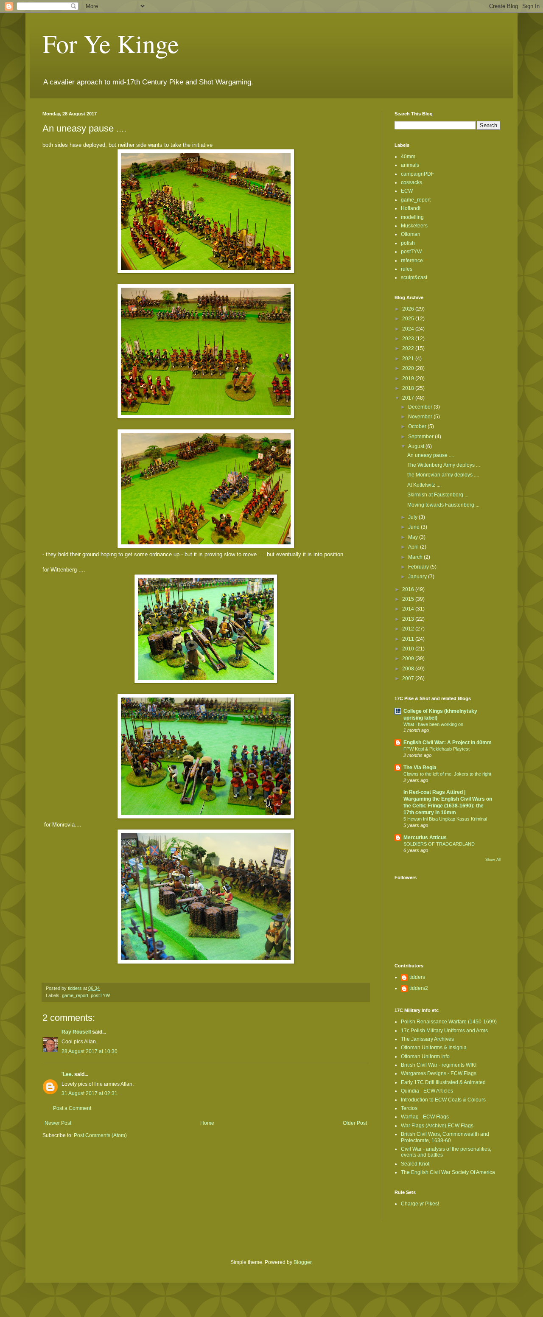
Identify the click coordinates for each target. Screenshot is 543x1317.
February (419, 567)
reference (412, 260)
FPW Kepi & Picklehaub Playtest (436, 748)
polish (408, 243)
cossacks (411, 182)
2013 (408, 619)
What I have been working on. (434, 724)
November (421, 417)
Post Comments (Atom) (100, 1135)
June (414, 527)
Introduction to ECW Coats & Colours (443, 1100)
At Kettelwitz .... (424, 485)
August (416, 446)
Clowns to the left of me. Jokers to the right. (448, 773)
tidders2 (418, 988)
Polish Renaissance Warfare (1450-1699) (449, 1022)
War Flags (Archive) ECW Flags (437, 1126)
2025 (408, 319)
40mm (408, 157)
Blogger (302, 1262)
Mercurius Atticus (425, 838)
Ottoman (410, 234)
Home (207, 1123)
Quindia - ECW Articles (427, 1091)
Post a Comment (72, 1108)
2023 (408, 339)
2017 (408, 398)
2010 (408, 649)
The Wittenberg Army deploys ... (443, 465)
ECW (407, 191)
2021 (408, 358)
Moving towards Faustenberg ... (443, 505)
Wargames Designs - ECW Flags (438, 1073)
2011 (408, 639)
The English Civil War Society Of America (448, 1172)
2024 (408, 329)
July (413, 517)
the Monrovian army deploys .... (443, 475)
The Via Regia (420, 768)
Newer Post (58, 1123)
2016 (408, 589)
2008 (408, 669)
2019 (408, 378)
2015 (408, 599)
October (418, 426)
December (421, 407)
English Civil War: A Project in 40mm (447, 742)
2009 (408, 658)
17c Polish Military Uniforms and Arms (444, 1031)
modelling (412, 217)
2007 (408, 678)
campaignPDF (417, 174)
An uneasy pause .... (430, 455)
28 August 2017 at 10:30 (90, 1051)
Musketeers (414, 226)
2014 (408, 609)
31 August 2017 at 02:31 (90, 1093)
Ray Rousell (76, 1032)
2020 (408, 368)
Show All (493, 859)
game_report (75, 995)
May (413, 537)
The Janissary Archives (427, 1039)
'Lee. (67, 1074)
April (414, 547)
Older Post (355, 1123)
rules (406, 269)
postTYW (100, 995)
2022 (408, 348)
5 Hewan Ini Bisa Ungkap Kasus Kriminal (445, 818)
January (418, 577)
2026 (408, 309)
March (416, 557)
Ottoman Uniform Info (425, 1056)
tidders (417, 977)
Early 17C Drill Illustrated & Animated (443, 1082)
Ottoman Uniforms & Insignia (434, 1048)
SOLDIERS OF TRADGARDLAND (439, 843)
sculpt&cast (414, 277)
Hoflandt (410, 208)
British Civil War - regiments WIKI (438, 1065)
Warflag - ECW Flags (425, 1117)
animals (410, 165)
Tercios (409, 1108)
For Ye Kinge (110, 43)
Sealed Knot (415, 1164)
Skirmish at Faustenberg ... (437, 495)
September (421, 437)
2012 (408, 629)
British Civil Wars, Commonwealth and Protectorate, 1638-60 (445, 1137)
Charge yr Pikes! (420, 1204)
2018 (408, 388)
